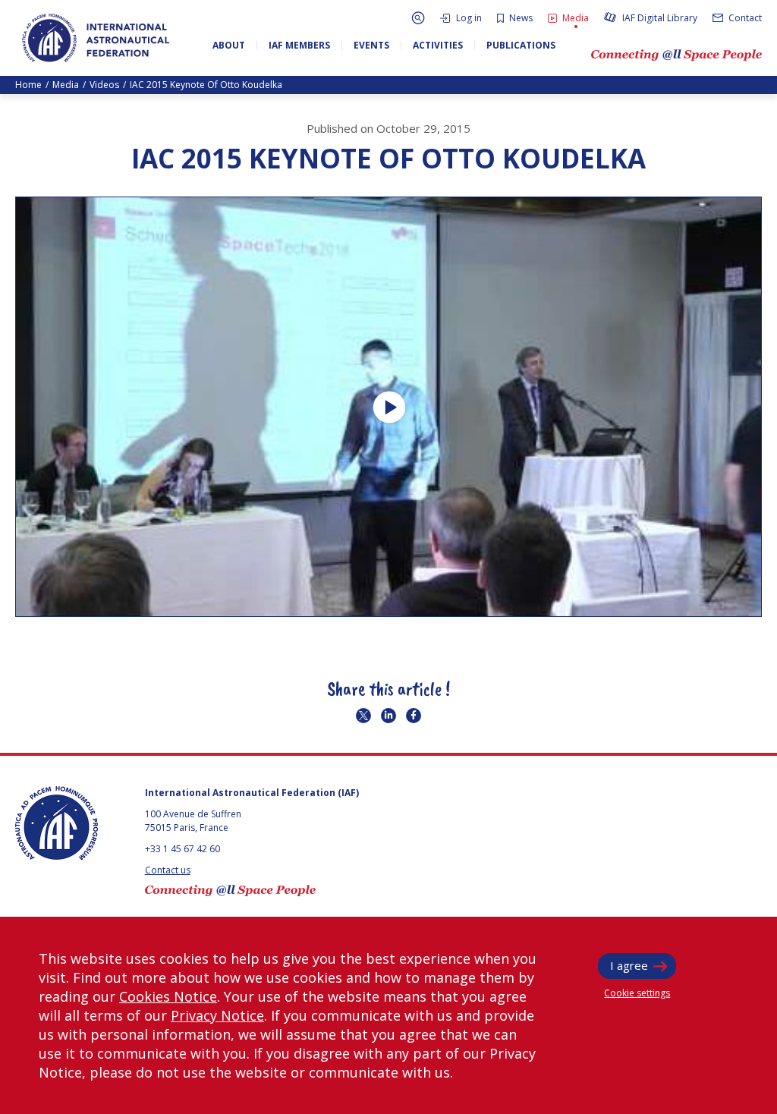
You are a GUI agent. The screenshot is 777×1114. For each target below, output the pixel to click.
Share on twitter (363, 715)
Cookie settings (637, 993)
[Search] (418, 17)
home (28, 84)
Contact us (167, 870)
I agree (629, 965)
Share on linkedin (388, 715)
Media (65, 84)
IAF (95, 38)
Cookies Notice (168, 996)
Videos (104, 84)
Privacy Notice (217, 1015)
